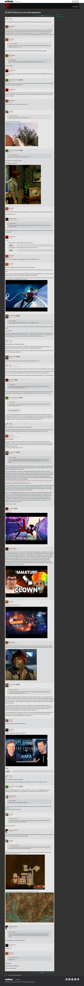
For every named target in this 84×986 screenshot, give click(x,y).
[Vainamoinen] (6, 316)
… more (20, 46)
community (17, 1)
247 (42, 15)
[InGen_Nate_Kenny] (6, 80)
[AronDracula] (6, 70)
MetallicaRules (12, 218)
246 (40, 15)
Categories (75, 6)
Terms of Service (26, 981)
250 (49, 15)
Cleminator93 (12, 944)
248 (44, 15)
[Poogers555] (6, 27)
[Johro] (6, 18)
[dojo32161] (6, 380)
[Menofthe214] (6, 796)
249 (46, 15)
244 (36, 15)
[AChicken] (6, 39)
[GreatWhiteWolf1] (6, 831)
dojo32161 (11, 379)
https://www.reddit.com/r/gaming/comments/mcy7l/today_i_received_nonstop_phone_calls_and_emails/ (28, 480)
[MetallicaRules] (6, 219)
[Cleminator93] (6, 945)
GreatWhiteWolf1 (13, 830)
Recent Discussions (60, 16)
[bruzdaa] (6, 111)
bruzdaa (11, 111)
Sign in (6, 975)
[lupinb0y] (6, 730)
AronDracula (12, 70)
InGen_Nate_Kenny (14, 79)
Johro (10, 18)
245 (38, 15)
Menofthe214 (12, 796)
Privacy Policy (32, 981)
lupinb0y (11, 729)
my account (75, 1)
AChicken (11, 39)
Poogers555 (12, 26)
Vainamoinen (12, 315)
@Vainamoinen (8, 259)
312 (52, 15)
